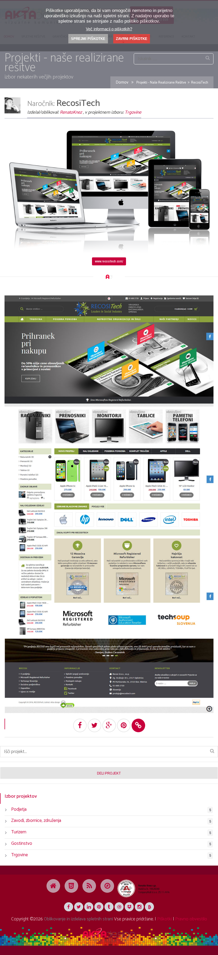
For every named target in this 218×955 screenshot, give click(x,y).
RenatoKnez (71, 112)
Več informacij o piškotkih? (109, 29)
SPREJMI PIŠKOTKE (88, 39)
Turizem (18, 832)
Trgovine (133, 112)
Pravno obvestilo (191, 919)
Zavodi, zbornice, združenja (36, 820)
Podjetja (19, 809)
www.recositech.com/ (109, 261)
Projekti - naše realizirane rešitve (161, 82)
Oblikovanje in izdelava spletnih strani (78, 919)
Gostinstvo (21, 843)
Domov (122, 82)
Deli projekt (109, 773)
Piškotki (164, 919)
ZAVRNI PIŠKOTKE (131, 39)
